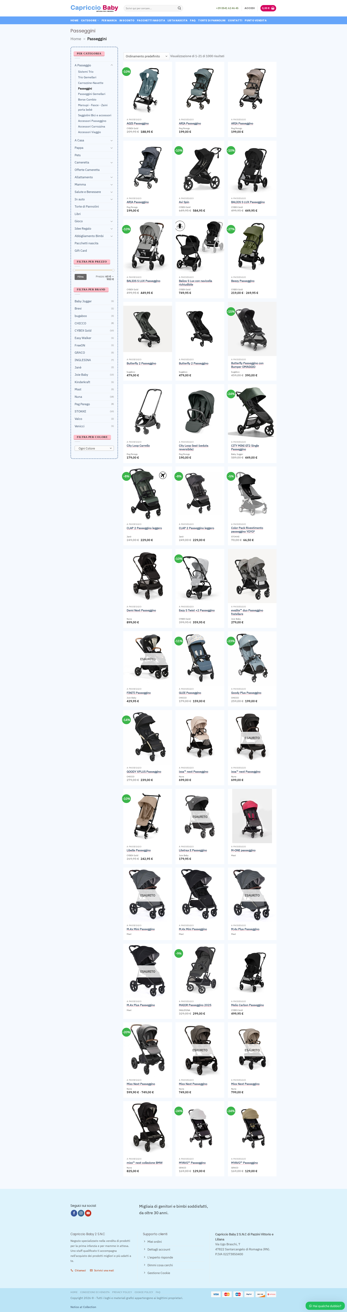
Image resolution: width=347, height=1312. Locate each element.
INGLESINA (83, 360)
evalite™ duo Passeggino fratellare (247, 612)
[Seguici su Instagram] (81, 1213)
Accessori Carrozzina (91, 126)
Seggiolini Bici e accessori (94, 115)
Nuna (78, 397)
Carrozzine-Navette (90, 82)
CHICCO (80, 323)
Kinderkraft (82, 382)
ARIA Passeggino (190, 123)
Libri (78, 214)
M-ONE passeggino (243, 850)
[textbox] (93, 448)
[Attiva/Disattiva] (112, 65)
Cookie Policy (144, 1292)
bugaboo (81, 316)
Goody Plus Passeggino (246, 693)
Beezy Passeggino (242, 281)
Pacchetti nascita (151, 20)
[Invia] (179, 8)
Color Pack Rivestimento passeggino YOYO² (247, 529)
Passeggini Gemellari (91, 94)
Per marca (109, 20)
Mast (78, 389)
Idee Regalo (83, 228)
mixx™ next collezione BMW (144, 1162)
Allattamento (84, 177)
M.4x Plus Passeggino (245, 929)
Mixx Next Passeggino (141, 1084)
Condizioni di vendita (95, 1292)
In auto (80, 199)
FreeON (80, 345)
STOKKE (80, 411)
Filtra (80, 276)
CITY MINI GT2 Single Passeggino (245, 447)
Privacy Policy (122, 1292)
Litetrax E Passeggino (193, 850)
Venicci (79, 426)
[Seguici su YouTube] (88, 1213)
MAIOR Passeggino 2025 (195, 1005)
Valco (78, 419)
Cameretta (82, 162)
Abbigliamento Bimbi (89, 236)
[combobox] (94, 448)
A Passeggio (83, 65)
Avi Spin (184, 202)
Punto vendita (256, 20)
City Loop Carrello (138, 445)
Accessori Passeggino (92, 120)
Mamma (80, 184)
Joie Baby (81, 374)
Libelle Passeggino (139, 850)
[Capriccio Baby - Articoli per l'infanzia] (94, 8)
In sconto (127, 20)
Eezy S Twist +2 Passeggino (197, 610)
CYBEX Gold (83, 330)
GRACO (80, 352)
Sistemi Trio (85, 71)
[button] (250, 8)
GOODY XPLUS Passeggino (144, 771)
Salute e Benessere (88, 192)
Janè (78, 367)
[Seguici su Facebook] (74, 1213)
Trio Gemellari (87, 77)
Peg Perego (82, 404)
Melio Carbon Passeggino (247, 1005)
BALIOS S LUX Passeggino (248, 202)
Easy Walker (83, 338)
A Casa (79, 140)
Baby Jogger (83, 301)
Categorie (89, 20)
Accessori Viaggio (89, 132)
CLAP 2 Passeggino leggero (144, 528)
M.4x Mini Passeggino (141, 929)
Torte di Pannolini (211, 20)
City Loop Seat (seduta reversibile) (193, 447)
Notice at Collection (83, 1307)
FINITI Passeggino (139, 693)
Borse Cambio (87, 99)
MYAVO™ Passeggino (192, 1162)
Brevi (78, 308)
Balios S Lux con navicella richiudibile (195, 282)
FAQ (193, 20)
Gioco (79, 221)
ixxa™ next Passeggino (193, 771)
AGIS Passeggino (138, 123)
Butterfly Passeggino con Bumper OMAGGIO (247, 365)
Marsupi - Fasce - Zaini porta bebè (93, 107)
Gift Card (81, 250)
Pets (78, 155)
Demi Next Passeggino (141, 610)
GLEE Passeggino (190, 693)
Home (74, 20)
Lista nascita (178, 20)
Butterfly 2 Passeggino (141, 363)
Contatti (235, 20)
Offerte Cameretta (87, 170)
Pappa (79, 148)
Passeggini (85, 88)
